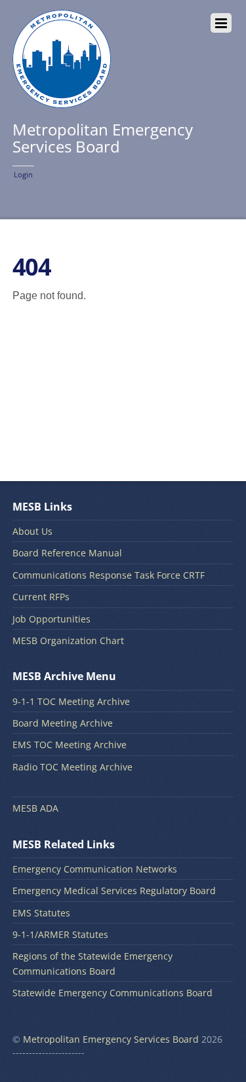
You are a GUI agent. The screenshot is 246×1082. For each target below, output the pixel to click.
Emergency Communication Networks (94, 869)
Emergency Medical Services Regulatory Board (114, 890)
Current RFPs (41, 596)
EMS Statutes (41, 913)
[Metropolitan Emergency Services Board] (61, 100)
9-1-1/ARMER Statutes (60, 934)
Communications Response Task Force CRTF (108, 575)
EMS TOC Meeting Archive (69, 744)
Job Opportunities (51, 619)
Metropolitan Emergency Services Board (111, 1039)
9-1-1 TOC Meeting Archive (71, 701)
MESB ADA (35, 808)
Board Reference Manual (67, 553)
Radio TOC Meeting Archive (72, 767)
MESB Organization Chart (68, 640)
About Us (32, 531)
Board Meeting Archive (62, 723)
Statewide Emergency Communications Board (112, 992)
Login (23, 174)
